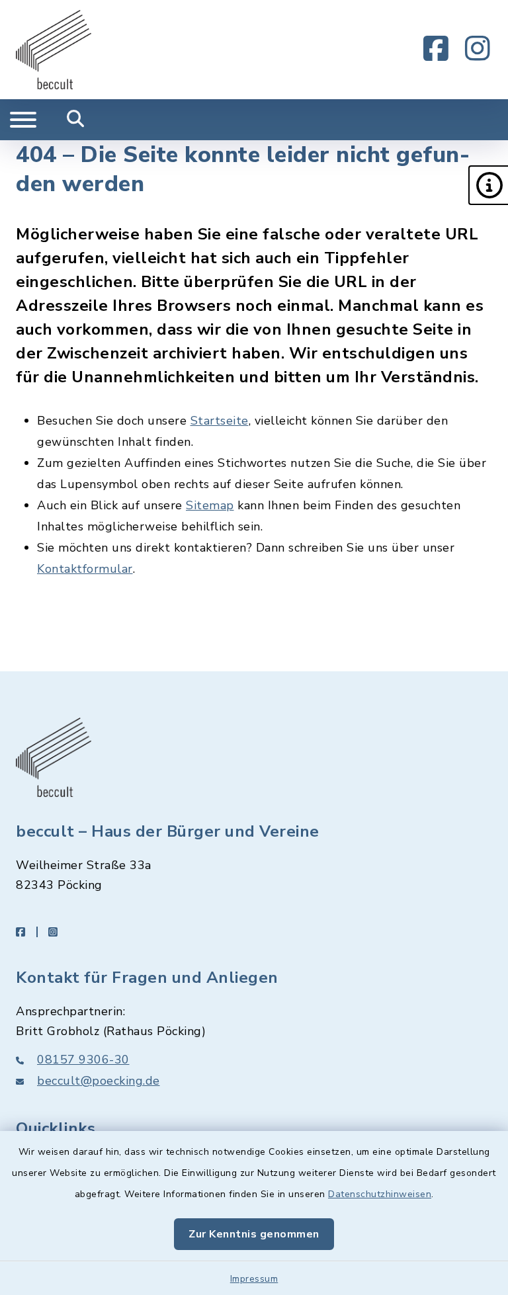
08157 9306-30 (83, 1059)
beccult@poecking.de (98, 1081)
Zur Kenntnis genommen (254, 1234)
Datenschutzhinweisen (379, 1194)
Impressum (254, 1279)
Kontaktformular (85, 569)
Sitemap (210, 505)
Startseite (219, 421)
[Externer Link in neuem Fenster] (436, 49)
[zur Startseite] (53, 50)
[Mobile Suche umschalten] (76, 119)
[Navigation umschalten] (23, 120)
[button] (488, 185)
